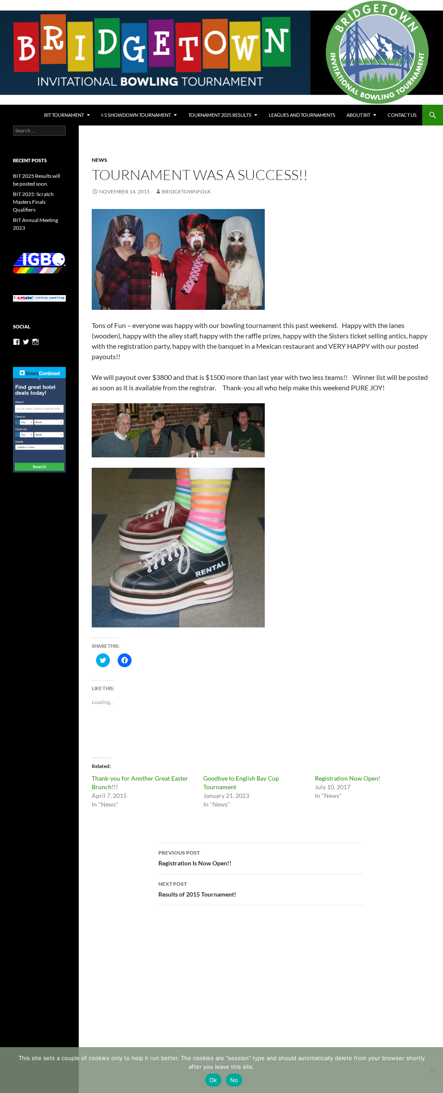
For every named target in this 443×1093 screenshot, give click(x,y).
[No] (432, 1070)
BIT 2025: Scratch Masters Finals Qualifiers (33, 202)
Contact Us (402, 115)
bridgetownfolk (186, 191)
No (234, 1080)
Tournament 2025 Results (219, 115)
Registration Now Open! (347, 778)
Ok (213, 1080)
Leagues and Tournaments (302, 115)
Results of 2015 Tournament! (197, 889)
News (99, 160)
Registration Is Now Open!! (194, 858)
